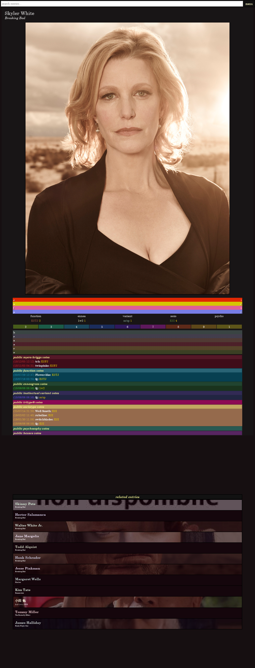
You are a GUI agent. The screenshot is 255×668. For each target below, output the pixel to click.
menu (249, 3)
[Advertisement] (121, 466)
